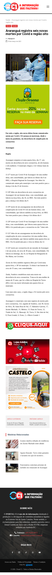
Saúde (8, 20)
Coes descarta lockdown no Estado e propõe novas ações (38, 423)
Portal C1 (11, 39)
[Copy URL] (46, 47)
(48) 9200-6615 (31, 533)
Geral (8, 26)
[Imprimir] (35, 47)
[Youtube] (39, 552)
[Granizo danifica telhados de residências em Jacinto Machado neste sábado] (12, 444)
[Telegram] (41, 47)
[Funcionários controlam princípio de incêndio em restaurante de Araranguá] (12, 468)
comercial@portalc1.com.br (31, 535)
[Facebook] (17, 47)
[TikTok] (26, 552)
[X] (23, 47)
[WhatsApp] (29, 47)
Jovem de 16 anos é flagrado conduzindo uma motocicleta (15, 423)
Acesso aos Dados (10, 562)
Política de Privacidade (24, 562)
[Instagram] (19, 552)
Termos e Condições (39, 562)
